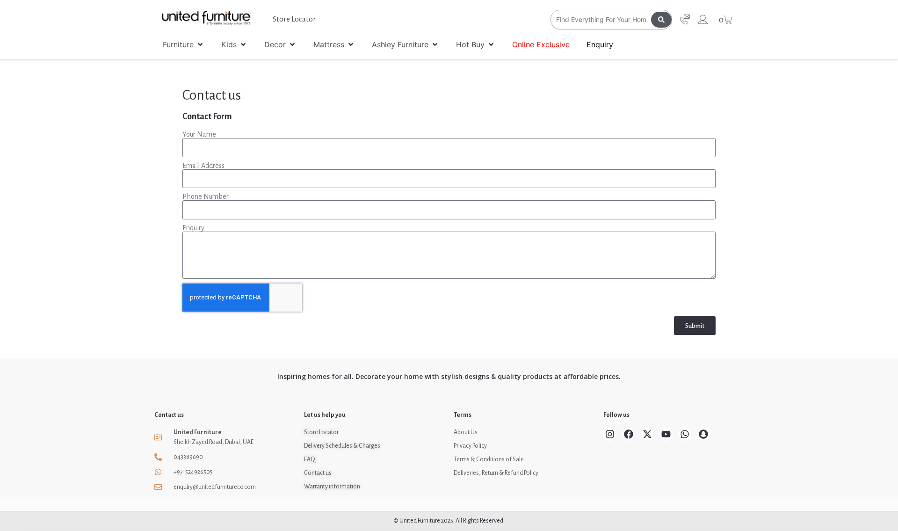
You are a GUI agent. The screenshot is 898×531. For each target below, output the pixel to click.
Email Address (203, 165)
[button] (183, 44)
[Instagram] (609, 434)
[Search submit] (661, 20)
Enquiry (193, 228)
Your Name (199, 134)
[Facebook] (628, 434)
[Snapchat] (703, 434)
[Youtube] (666, 434)
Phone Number (205, 196)
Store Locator (294, 19)
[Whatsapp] (684, 434)
